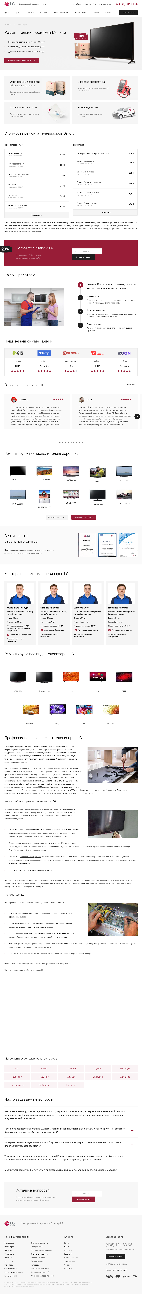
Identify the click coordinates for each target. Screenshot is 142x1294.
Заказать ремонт (83, 1199)
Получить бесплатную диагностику (21, 60)
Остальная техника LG (40, 1272)
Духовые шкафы (37, 1261)
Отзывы (95, 13)
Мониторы (8, 1265)
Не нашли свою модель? (84, 517)
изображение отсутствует (30, 857)
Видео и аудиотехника (13, 1272)
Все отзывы (132, 384)
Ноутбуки (8, 1250)
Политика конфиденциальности (25, 1286)
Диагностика (80, 13)
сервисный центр (16, 903)
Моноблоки (9, 1261)
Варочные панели (38, 1258)
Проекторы (9, 1247)
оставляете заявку (113, 284)
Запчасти (30, 13)
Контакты (109, 13)
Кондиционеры (10, 1276)
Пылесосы (35, 1265)
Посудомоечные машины (41, 1250)
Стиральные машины (39, 1243)
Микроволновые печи (40, 1269)
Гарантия (44, 13)
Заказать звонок (128, 13)
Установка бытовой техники (42, 1276)
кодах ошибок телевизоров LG (31, 970)
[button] (137, 416)
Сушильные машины (39, 1254)
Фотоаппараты (10, 1269)
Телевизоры (9, 1243)
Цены (6, 13)
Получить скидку (83, 257)
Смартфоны (9, 1254)
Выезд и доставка (61, 13)
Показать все (36, 215)
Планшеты (8, 1258)
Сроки (17, 13)
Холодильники (36, 1247)
